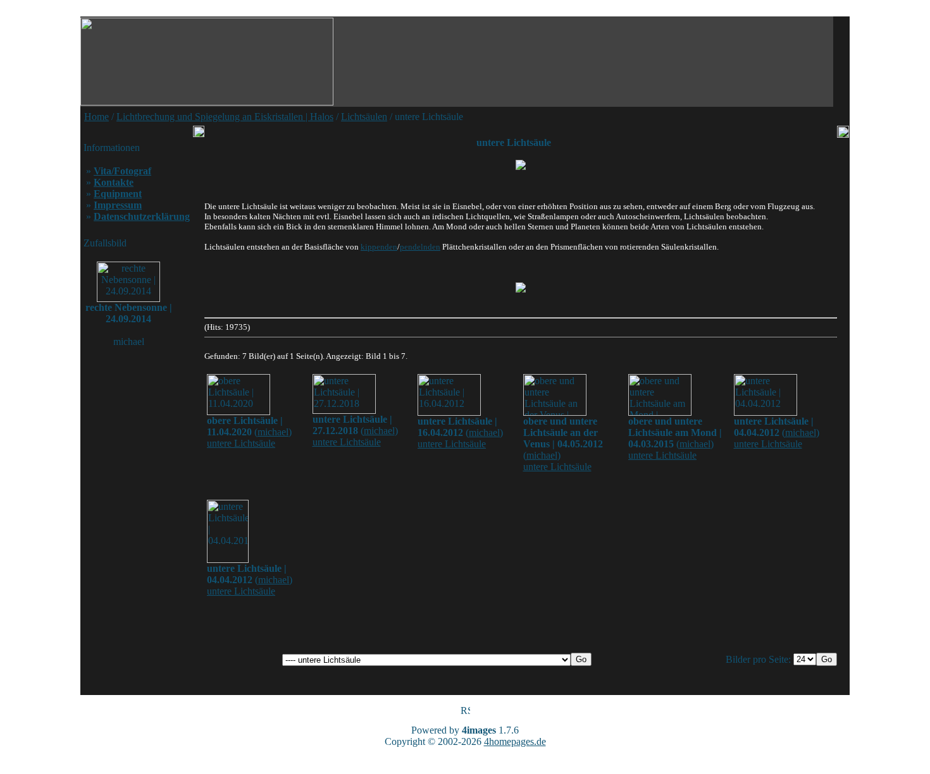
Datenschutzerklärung (142, 216)
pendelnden (420, 246)
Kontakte (113, 182)
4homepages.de (515, 741)
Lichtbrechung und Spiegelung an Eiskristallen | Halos (224, 116)
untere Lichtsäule (241, 443)
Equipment (118, 193)
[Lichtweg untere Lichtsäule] (520, 287)
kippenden (379, 246)
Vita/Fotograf (122, 171)
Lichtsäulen (364, 116)
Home (96, 116)
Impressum (118, 205)
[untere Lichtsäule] (520, 165)
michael (272, 431)
